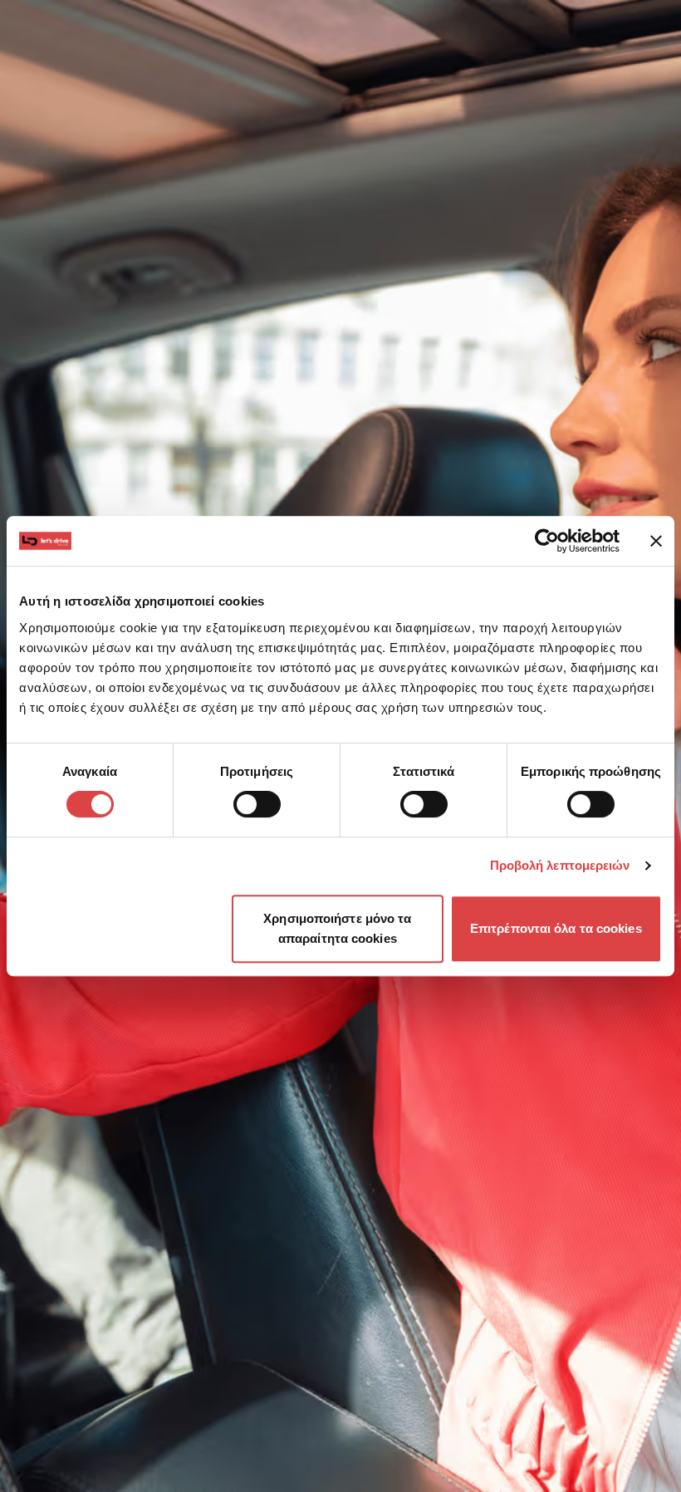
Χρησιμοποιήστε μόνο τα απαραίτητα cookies (337, 928)
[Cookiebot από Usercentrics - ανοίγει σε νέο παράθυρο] (547, 540)
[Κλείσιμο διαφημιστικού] (656, 541)
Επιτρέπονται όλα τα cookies (556, 928)
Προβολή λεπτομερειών (560, 865)
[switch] (257, 804)
